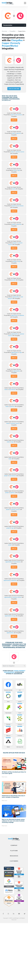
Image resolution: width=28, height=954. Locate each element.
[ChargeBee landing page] (8, 16)
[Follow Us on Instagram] (8, 914)
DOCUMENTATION (6, 100)
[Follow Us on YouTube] (19, 914)
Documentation (7, 25)
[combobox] (14, 666)
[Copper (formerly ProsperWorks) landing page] (20, 16)
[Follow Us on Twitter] (24, 914)
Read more (4, 777)
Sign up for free (14, 88)
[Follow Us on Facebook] (3, 914)
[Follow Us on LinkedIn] (13, 914)
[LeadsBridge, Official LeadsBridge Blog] (8, 3)
